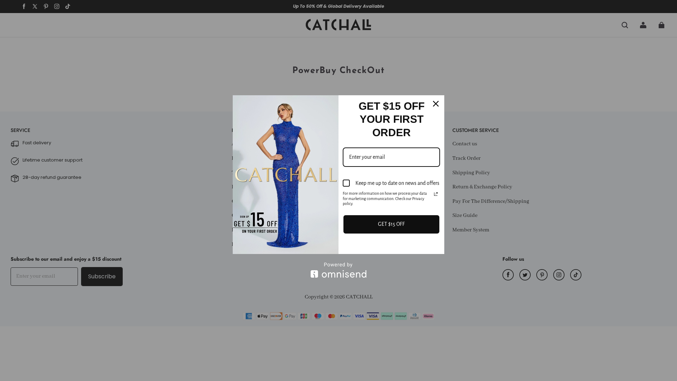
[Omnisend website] (338, 270)
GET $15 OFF (391, 224)
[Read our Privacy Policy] (436, 194)
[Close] (435, 103)
